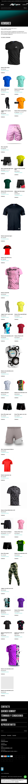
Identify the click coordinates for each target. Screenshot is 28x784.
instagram (3, 735)
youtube (14, 735)
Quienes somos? (8, 711)
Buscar (25, 7)
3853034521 (4, 744)
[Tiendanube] (5, 773)
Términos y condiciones (12, 715)
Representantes (8, 724)
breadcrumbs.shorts (12, 28)
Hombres (5, 28)
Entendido (17, 781)
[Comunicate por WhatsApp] (25, 776)
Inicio (2, 28)
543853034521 (4, 741)
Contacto (5, 706)
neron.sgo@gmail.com (6, 748)
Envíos (4, 720)
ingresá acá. (22, 778)
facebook (9, 735)
